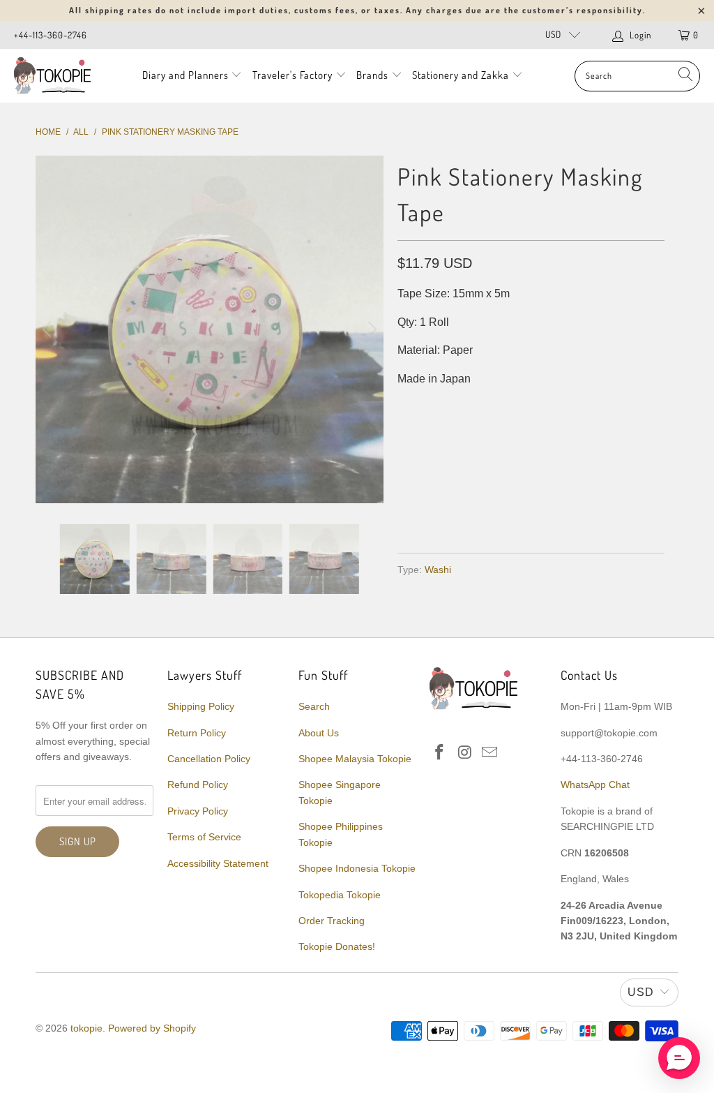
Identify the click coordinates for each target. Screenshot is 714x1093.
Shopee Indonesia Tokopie (357, 868)
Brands (372, 75)
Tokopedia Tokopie (339, 894)
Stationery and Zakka (460, 75)
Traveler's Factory (293, 75)
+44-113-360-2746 (50, 34)
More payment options (595, 509)
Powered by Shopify (152, 1028)
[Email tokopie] (490, 753)
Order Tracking (331, 920)
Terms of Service (204, 836)
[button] (679, 1058)
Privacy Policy (197, 811)
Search (314, 706)
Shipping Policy (200, 706)
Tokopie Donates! (336, 946)
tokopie (86, 1028)
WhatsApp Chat (595, 784)
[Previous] (49, 329)
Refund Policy (197, 784)
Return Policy (196, 732)
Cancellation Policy (208, 758)
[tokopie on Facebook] (440, 753)
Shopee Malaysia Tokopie (354, 758)
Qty (406, 407)
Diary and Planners (185, 75)
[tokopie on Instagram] (465, 753)
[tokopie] (52, 76)
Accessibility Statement (217, 863)
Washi (438, 569)
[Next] (370, 329)
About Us (318, 732)
